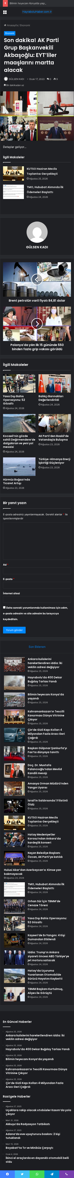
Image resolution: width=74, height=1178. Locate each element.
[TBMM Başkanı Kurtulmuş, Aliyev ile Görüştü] (14, 994)
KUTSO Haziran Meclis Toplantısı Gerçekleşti (43, 819)
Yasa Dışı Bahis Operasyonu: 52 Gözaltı (14, 399)
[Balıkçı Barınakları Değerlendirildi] (55, 383)
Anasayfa (12, 25)
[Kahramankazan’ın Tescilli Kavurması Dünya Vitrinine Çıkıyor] (14, 717)
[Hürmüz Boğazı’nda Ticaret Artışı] (19, 466)
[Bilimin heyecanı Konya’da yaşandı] (14, 700)
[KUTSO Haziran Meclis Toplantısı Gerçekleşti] (13, 173)
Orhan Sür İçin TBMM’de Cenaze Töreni (44, 903)
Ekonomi (25, 25)
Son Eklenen (37, 647)
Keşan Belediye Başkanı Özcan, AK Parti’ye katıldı (45, 855)
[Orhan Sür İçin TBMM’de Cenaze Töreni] (14, 906)
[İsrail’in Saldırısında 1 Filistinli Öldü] (14, 806)
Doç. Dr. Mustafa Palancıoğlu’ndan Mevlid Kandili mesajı (45, 769)
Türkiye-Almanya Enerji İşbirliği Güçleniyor (54, 461)
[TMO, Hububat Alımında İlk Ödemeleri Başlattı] (13, 192)
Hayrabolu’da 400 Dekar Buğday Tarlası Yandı (45, 679)
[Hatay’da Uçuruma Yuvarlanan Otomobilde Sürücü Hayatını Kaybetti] (14, 976)
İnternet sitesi (11, 593)
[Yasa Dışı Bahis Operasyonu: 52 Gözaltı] (19, 383)
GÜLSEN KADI (16, 79)
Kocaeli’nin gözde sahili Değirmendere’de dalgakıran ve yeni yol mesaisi (19, 441)
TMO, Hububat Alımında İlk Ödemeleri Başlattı (46, 886)
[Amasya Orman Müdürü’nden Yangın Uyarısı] (14, 789)
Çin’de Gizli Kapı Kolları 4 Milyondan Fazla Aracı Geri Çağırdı (46, 734)
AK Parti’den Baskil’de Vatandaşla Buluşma (54, 438)
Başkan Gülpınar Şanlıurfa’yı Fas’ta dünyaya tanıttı (47, 750)
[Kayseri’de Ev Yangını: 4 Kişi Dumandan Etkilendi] (14, 940)
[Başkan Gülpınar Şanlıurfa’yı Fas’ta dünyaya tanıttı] (14, 753)
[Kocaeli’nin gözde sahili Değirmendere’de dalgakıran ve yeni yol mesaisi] (19, 423)
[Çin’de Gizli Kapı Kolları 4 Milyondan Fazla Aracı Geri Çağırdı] (14, 735)
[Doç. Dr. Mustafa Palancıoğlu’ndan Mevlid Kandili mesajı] (14, 770)
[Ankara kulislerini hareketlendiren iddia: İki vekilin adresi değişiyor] (14, 664)
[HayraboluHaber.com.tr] (37, 12)
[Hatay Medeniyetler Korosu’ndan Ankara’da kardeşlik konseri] (14, 840)
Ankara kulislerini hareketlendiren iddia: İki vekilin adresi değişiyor (45, 663)
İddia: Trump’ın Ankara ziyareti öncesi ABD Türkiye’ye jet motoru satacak (48, 956)
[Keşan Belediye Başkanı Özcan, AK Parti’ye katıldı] (14, 858)
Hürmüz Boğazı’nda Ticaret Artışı (16, 481)
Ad (5, 564)
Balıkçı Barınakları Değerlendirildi (51, 398)
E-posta (8, 578)
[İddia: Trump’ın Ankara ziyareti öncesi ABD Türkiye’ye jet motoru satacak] (14, 957)
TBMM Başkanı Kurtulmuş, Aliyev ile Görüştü (45, 991)
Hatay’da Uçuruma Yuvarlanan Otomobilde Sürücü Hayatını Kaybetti (45, 975)
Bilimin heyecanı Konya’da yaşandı (29, 3)
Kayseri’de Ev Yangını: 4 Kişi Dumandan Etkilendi (46, 937)
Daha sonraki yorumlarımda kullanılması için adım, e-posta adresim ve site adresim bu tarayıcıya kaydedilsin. (35, 613)
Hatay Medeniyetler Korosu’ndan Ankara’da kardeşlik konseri (44, 838)
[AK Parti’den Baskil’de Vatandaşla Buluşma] (55, 423)
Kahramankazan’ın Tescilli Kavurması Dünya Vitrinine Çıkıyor (46, 715)
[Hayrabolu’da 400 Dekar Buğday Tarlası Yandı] (14, 682)
